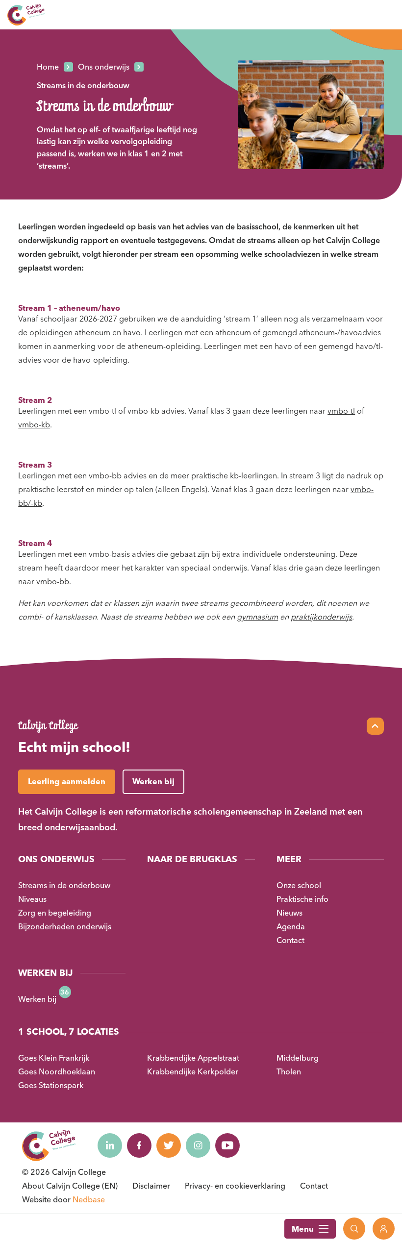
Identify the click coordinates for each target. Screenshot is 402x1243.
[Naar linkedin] (110, 1145)
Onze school (298, 885)
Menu (303, 1229)
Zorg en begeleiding (54, 913)
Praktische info (302, 899)
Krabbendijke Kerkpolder (192, 1071)
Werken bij (37, 999)
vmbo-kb (34, 424)
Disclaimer (151, 1186)
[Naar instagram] (198, 1145)
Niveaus (32, 899)
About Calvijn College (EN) (70, 1186)
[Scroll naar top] (375, 726)
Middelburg (297, 1058)
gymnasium (257, 617)
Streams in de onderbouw (64, 885)
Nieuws (289, 913)
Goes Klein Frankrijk (53, 1058)
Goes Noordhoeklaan (56, 1071)
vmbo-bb (52, 581)
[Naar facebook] (139, 1145)
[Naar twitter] (168, 1145)
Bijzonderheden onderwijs (64, 926)
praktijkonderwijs (321, 617)
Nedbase (89, 1199)
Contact (290, 940)
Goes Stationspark (50, 1085)
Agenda (290, 926)
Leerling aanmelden (66, 781)
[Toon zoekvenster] (354, 1229)
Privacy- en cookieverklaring (235, 1186)
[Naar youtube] (227, 1145)
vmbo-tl (341, 411)
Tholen (288, 1071)
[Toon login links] (384, 1229)
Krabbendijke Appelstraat (193, 1058)
